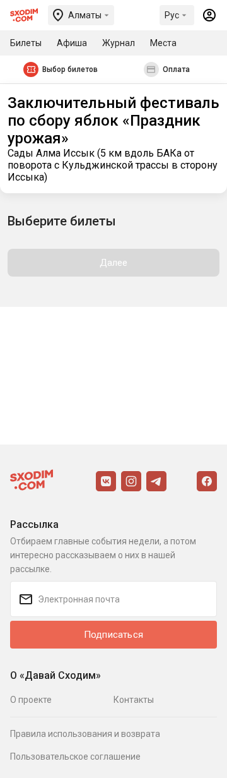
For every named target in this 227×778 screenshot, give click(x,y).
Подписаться (113, 634)
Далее (114, 262)
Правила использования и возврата (85, 734)
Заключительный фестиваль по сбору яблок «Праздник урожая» (113, 120)
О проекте (31, 700)
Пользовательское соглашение (75, 756)
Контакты (134, 700)
